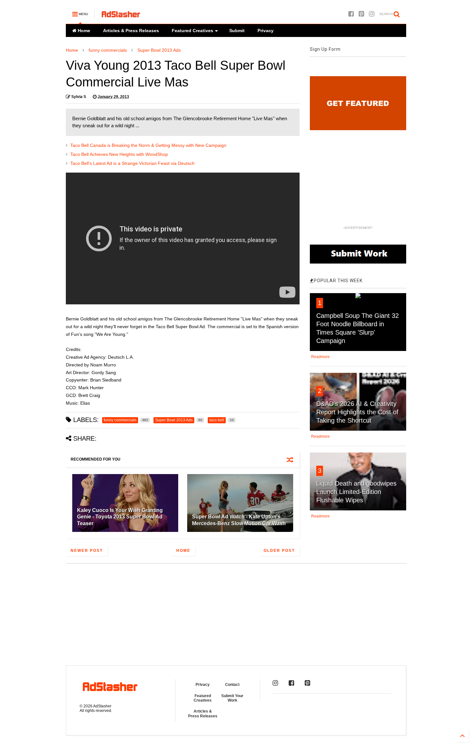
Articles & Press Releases (131, 30)
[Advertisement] (236, 611)
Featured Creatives (192, 30)
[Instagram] (371, 14)
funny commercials (108, 50)
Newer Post (87, 550)
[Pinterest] (361, 14)
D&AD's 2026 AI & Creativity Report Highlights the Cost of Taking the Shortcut (357, 412)
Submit (237, 30)
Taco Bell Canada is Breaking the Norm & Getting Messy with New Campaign (148, 145)
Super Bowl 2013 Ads (159, 50)
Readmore (320, 357)
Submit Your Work (232, 698)
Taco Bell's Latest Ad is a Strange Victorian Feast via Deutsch (132, 163)
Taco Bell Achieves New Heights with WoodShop (119, 154)
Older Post (279, 550)
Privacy (266, 30)
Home (83, 30)
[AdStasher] (120, 16)
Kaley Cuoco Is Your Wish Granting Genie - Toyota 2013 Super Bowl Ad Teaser (120, 516)
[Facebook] (351, 14)
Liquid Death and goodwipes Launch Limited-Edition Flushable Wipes (356, 492)
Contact (232, 684)
